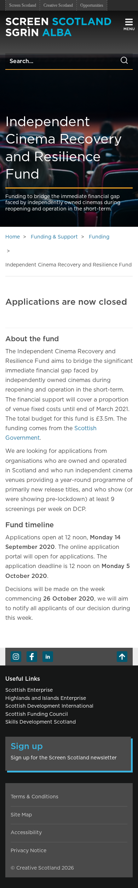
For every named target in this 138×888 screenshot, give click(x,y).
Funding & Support (54, 237)
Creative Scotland (58, 5)
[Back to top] (122, 656)
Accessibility (26, 832)
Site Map (21, 815)
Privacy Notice (28, 850)
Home (12, 237)
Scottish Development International (49, 706)
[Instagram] (16, 656)
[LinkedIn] (47, 656)
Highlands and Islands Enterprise (45, 698)
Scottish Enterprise (29, 690)
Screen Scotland (22, 5)
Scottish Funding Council (36, 714)
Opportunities (91, 5)
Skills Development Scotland (40, 722)
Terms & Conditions (34, 796)
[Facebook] (32, 656)
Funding (99, 237)
